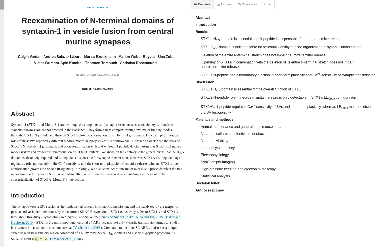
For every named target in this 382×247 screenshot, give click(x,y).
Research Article (89, 74)
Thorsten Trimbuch (101, 63)
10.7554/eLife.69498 (101, 89)
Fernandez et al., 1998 (65, 238)
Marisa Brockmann (100, 57)
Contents (203, 4)
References (249, 4)
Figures (225, 4)
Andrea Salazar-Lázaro (62, 57)
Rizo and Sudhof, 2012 (117, 216)
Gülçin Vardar (29, 57)
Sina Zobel (166, 57)
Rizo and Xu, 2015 (149, 216)
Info (268, 4)
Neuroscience (97, 7)
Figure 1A (40, 238)
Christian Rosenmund (138, 63)
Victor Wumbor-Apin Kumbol (58, 63)
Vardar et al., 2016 (87, 227)
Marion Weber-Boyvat (136, 57)
